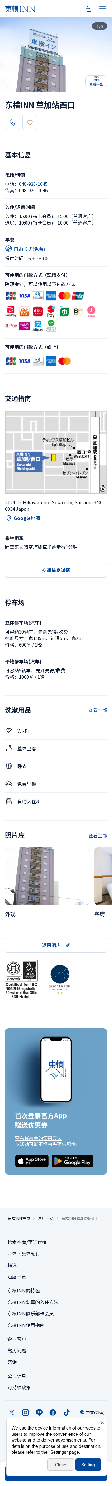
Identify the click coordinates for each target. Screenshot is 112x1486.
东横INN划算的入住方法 (32, 1302)
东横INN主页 (18, 1218)
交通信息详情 (56, 570)
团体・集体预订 (23, 1253)
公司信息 (16, 1376)
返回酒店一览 (56, 945)
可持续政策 (19, 1387)
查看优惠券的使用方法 (38, 1137)
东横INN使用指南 (25, 1325)
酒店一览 (46, 1218)
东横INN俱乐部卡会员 (30, 1313)
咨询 (12, 1362)
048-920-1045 (33, 183)
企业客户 (16, 1339)
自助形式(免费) (29, 249)
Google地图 (27, 518)
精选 (12, 1265)
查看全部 (97, 710)
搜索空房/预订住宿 (27, 1242)
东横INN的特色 (23, 1290)
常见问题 (16, 1350)
